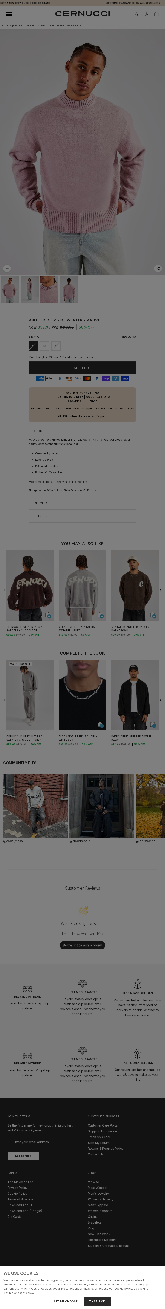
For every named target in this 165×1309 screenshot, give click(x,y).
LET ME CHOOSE (66, 1301)
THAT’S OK (97, 1301)
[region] (82, 1287)
